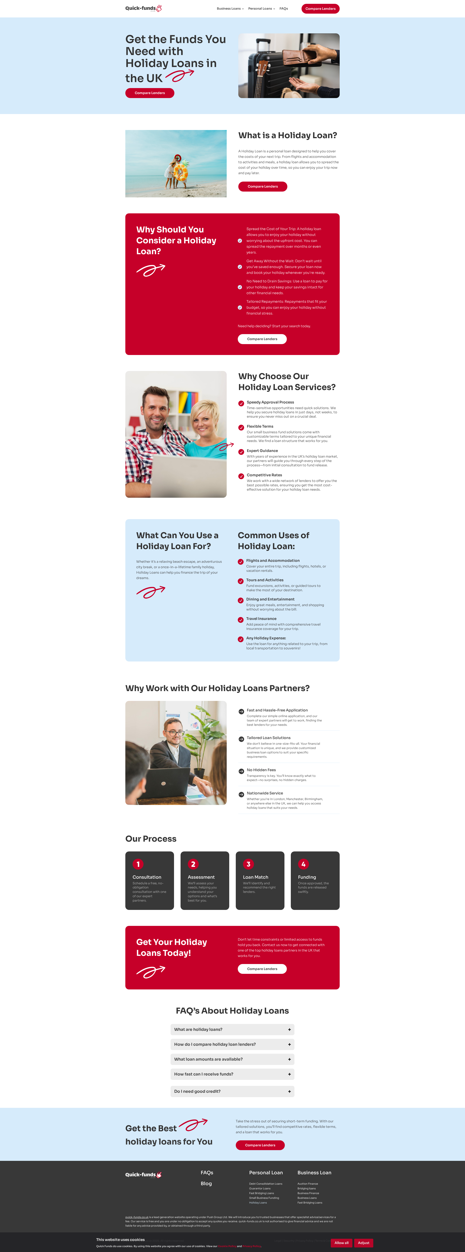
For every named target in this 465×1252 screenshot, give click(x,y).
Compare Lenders (321, 9)
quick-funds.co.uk (137, 1217)
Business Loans (229, 9)
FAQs (284, 9)
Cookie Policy (227, 1246)
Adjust (363, 1243)
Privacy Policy (251, 1246)
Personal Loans (260, 9)
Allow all (342, 1243)
